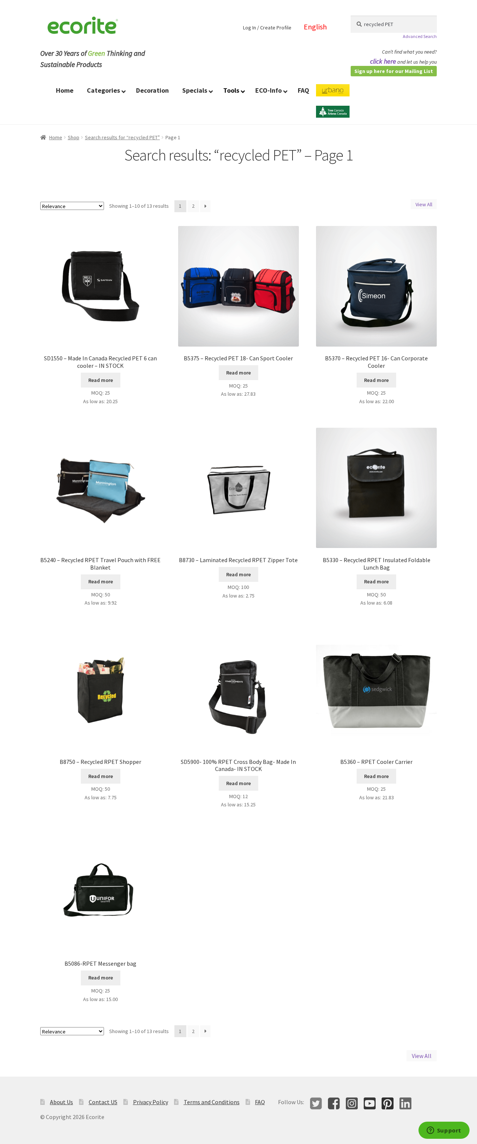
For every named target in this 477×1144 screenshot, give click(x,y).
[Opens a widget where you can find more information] (444, 1131)
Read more (100, 380)
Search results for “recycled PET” (122, 137)
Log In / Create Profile (267, 27)
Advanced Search (420, 36)
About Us (61, 1102)
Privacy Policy (150, 1102)
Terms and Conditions (212, 1102)
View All (424, 204)
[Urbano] (333, 95)
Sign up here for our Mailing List (393, 71)
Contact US (103, 1102)
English (315, 26)
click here (383, 61)
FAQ (260, 1102)
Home (55, 137)
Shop (73, 137)
